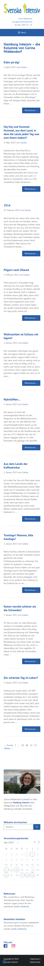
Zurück (8, 745)
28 (27, 875)
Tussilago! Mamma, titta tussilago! (18, 537)
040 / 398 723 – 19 (24, 25)
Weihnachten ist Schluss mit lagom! (21, 336)
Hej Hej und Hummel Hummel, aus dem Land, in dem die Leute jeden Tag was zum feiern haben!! (21, 132)
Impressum (34, 959)
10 (22, 745)
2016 (7, 205)
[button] (4, 961)
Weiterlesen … (31, 110)
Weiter (8, 748)
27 (22, 875)
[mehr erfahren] (21, 906)
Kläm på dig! (11, 62)
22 (32, 870)
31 (27, 854)
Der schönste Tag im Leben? (21, 678)
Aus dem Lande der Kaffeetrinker (16, 465)
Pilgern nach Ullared (16, 270)
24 (6, 875)
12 (31, 745)
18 (11, 870)
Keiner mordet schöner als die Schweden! (20, 608)
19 (17, 870)
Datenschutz (35, 962)
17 (6, 870)
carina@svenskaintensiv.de (22, 22)
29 (32, 875)
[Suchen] (36, 827)
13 (35, 745)
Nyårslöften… (12, 399)
